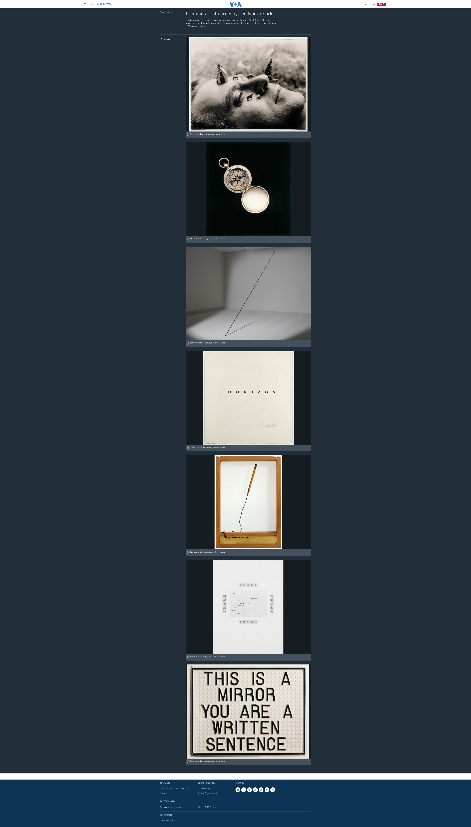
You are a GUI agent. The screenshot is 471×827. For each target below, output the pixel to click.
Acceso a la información (170, 807)
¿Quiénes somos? (205, 789)
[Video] (366, 4)
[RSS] (255, 789)
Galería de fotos (104, 4)
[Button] (165, 39)
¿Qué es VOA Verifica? (207, 807)
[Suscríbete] (267, 789)
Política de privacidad (207, 793)
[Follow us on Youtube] (249, 789)
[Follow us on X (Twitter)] (243, 789)
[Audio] (373, 4)
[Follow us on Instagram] (272, 789)
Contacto (164, 793)
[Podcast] (261, 789)
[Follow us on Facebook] (238, 789)
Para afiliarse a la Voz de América (174, 789)
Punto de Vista (166, 821)
